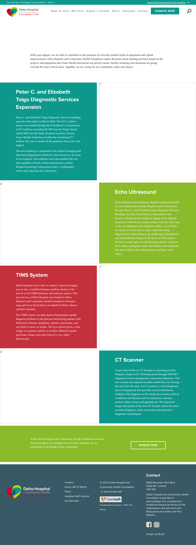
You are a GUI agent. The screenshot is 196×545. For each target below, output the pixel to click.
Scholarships (72, 501)
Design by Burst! (155, 534)
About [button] (116, 11)
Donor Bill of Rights (76, 487)
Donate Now (165, 11)
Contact (143, 11)
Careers (69, 482)
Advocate (128, 11)
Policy (68, 491)
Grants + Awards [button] (97, 11)
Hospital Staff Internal (77, 496)
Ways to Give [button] (60, 11)
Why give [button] (77, 11)
